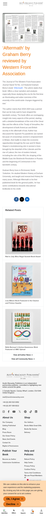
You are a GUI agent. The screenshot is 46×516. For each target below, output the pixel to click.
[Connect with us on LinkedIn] (36, 411)
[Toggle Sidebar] (5, 4)
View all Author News (22, 355)
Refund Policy (29, 459)
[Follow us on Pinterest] (25, 411)
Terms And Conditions (32, 473)
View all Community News (22, 359)
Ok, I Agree (13, 498)
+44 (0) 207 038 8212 (11, 406)
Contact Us (6, 442)
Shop (27, 417)
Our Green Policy (8, 436)
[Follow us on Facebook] (9, 411)
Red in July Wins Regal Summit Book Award (23, 256)
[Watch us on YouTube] (14, 411)
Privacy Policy (29, 466)
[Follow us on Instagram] (3, 411)
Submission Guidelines (11, 462)
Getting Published (9, 425)
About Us (7, 417)
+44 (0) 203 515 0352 (11, 402)
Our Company (7, 422)
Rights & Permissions (10, 446)
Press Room (6, 432)
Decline (10, 504)
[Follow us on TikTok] (31, 411)
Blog (4, 429)
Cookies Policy (29, 469)
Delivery (27, 432)
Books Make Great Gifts (32, 425)
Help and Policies (29, 452)
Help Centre (28, 462)
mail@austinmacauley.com (13, 397)
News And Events (8, 439)
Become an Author (9, 459)
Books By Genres (30, 429)
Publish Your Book (9, 452)
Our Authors (28, 422)
